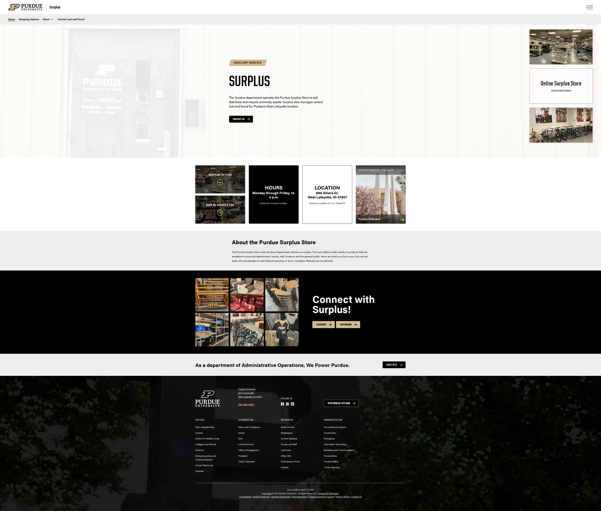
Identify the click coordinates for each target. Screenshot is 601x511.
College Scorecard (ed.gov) (322, 496)
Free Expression (299, 496)
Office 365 (286, 455)
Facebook (321, 324)
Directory (199, 450)
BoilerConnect (288, 427)
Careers (199, 432)
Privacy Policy (343, 496)
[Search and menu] (589, 7)
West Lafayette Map (204, 427)
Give (240, 438)
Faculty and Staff (289, 444)
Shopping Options (29, 19)
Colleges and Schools (205, 444)
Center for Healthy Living (207, 438)
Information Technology (335, 444)
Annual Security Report (335, 427)
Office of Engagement (248, 450)
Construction (330, 432)
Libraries (199, 471)
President (242, 455)
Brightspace (286, 432)
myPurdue (286, 450)
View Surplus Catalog (561, 90)
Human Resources (204, 465)
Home (11, 19)
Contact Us (238, 119)
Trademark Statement (328, 493)
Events (241, 432)
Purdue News (330, 455)
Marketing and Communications (339, 450)
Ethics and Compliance (249, 427)
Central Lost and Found (71, 19)
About (46, 19)
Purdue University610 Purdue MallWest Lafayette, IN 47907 (250, 392)
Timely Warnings (332, 467)
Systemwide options (339, 403)
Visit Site (391, 364)
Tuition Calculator (246, 461)
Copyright (267, 493)
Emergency (329, 438)
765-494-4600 (246, 404)
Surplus (54, 7)
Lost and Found (246, 444)
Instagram (346, 324)
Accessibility (245, 496)
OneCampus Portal (290, 461)
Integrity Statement (280, 496)
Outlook (285, 467)
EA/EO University (261, 496)
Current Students (289, 438)
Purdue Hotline (331, 461)
